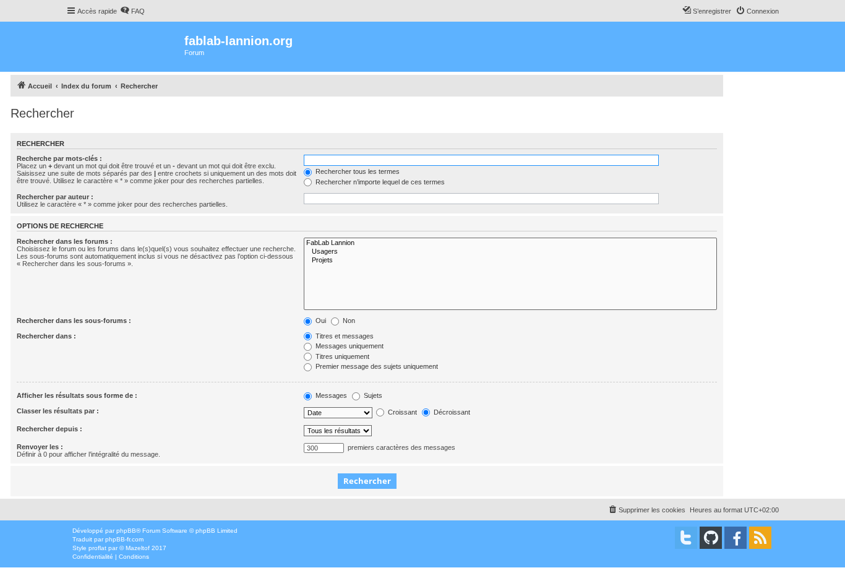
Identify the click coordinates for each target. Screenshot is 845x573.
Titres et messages (344, 336)
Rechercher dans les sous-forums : (74, 320)
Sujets (372, 395)
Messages (330, 395)
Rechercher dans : (46, 336)
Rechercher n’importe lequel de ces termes (379, 182)
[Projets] (510, 260)
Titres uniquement (341, 356)
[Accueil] (125, 47)
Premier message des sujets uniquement (376, 366)
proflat (97, 548)
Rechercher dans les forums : (65, 241)
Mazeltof (138, 548)
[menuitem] (132, 11)
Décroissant (451, 412)
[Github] (711, 538)
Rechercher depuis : (49, 429)
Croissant (401, 412)
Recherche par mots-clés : (59, 158)
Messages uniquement (349, 346)
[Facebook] (735, 538)
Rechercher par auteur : (55, 196)
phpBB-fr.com (124, 539)
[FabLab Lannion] (510, 243)
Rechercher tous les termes (357, 171)
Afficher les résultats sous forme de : (77, 395)
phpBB (126, 530)
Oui (320, 320)
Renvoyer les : (40, 446)
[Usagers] (510, 252)
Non (348, 320)
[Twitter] (686, 538)
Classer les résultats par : (58, 411)
